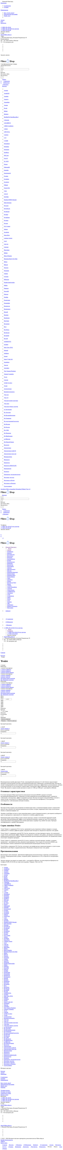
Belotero (6, 879)
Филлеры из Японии (10, 1064)
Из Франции (7, 1039)
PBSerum (6, 962)
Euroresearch (7, 909)
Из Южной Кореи (9, 1043)
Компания (3, 1074)
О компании (7, 5)
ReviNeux (6, 987)
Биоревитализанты (9, 1018)
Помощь (3, 1087)
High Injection (7, 923)
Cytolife (6, 892)
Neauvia (6, 956)
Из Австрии (7, 1028)
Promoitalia (7, 974)
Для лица (6, 1024)
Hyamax (6, 932)
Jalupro (6, 937)
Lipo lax (6, 944)
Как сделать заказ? (9, 13)
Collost (6, 886)
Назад (9, 548)
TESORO (6, 1006)
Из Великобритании (9, 1030)
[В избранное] (1, 735)
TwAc (5, 1010)
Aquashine (7, 873)
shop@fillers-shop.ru (6, 34)
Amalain (6, 870)
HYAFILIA (7, 926)
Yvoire (5, 1015)
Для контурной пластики (11, 1022)
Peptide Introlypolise (9, 963)
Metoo (5, 953)
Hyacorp (6, 925)
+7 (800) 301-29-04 (6, 27)
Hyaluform (7, 931)
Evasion (6, 910)
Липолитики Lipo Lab (10, 1049)
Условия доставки (6, 1092)
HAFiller (6, 920)
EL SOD (6, 903)
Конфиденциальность (7, 1140)
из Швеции (7, 1042)
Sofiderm (6, 999)
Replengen (7, 981)
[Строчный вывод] (2, 722)
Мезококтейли (8, 1050)
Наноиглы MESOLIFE (10, 1055)
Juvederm (6, 938)
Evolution (6, 912)
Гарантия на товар (6, 1093)
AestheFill (6, 869)
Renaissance (7, 977)
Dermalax (6, 895)
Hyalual (6, 929)
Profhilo (6, 971)
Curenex (6, 889)
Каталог (3, 1071)
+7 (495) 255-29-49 (6, 30)
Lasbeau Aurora (8, 941)
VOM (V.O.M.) (8, 1013)
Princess (6, 969)
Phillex (6, 965)
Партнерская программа (10, 14)
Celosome (6, 882)
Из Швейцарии (8, 1040)
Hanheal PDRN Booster (10, 922)
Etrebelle (6, 907)
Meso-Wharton (8, 950)
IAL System (7, 935)
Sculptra (6, 994)
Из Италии (7, 1034)
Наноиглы (7, 1053)
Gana (5, 917)
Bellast (5, 878)
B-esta (5, 876)
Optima (6, 959)
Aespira (6, 867)
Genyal (6, 919)
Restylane (6, 982)
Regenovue (7, 975)
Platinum (6, 966)
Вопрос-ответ (4, 1095)
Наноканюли (7, 1056)
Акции (3, 1072)
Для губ (6, 1021)
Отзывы (6, 7)
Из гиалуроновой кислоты (11, 1033)
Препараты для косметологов (12, 1059)
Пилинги (6, 1058)
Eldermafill (7, 906)
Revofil (6, 991)
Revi (5, 985)
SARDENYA (7, 993)
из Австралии (8, 1027)
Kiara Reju (7, 940)
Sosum (5, 1000)
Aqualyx (6, 872)
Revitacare (6, 988)
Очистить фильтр (11, 720)
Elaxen (6, 904)
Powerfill (6, 968)
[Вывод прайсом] (3, 722)
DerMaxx (6, 898)
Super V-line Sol (8, 1002)
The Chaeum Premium (10, 1008)
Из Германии (7, 1031)
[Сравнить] (1, 736)
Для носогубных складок (11, 1025)
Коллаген (6, 1044)
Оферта (3, 1141)
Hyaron (6, 934)
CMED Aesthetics (8, 885)
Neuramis (6, 957)
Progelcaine (7, 972)
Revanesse (6, 984)
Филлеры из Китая (9, 1062)
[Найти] (2, 77)
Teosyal (6, 1005)
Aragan (6, 875)
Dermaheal (7, 894)
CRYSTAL (7, 888)
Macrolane (6, 947)
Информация (4, 1080)
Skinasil (6, 997)
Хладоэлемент (8, 1065)
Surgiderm (6, 1003)
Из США (6, 1037)
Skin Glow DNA (8, 996)
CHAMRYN (7, 883)
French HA (7, 916)
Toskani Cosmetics (9, 1009)
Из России (7, 1036)
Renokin (6, 979)
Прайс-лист (7, 15)
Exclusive (6, 913)
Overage (6, 960)
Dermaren (6, 897)
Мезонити (7, 1052)
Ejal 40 (6, 901)
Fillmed (6, 914)
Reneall (6, 978)
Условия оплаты (5, 1090)
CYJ (5, 891)
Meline (6, 948)
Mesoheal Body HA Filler (10, 951)
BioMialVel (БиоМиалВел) (11, 881)
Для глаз (6, 1019)
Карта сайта (4, 1143)
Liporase (6, 946)
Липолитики (7, 1046)
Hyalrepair (6, 928)
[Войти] (1, 533)
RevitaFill (6, 990)
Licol (5, 943)
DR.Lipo (6, 900)
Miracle (6, 954)
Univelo (6, 1012)
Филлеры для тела (9, 1061)
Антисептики (8, 1016)
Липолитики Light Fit (10, 1047)
